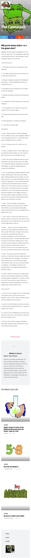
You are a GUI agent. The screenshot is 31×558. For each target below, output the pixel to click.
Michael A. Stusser (7, 30)
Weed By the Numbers (11, 467)
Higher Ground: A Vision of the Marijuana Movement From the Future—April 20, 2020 (14, 429)
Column (3, 22)
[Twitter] (4, 37)
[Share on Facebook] (12, 37)
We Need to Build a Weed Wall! (14, 516)
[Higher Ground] (5, 5)
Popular (8, 541)
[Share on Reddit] (19, 37)
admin (6, 433)
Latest (7, 537)
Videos (7, 533)
